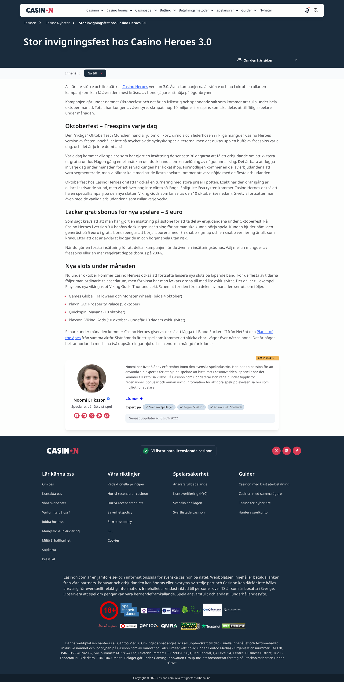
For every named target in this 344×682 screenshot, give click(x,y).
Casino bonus (117, 10)
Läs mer (131, 398)
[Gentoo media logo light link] (149, 627)
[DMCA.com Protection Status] (233, 626)
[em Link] (107, 415)
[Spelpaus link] (128, 627)
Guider (246, 10)
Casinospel (143, 10)
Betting (165, 10)
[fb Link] (77, 415)
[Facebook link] (297, 451)
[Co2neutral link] (191, 610)
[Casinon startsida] (41, 10)
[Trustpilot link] (210, 626)
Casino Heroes (135, 86)
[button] (307, 10)
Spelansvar (225, 10)
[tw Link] (92, 415)
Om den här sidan (258, 60)
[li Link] (84, 415)
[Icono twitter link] (276, 451)
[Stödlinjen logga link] (108, 627)
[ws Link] (99, 415)
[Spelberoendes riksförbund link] (232, 611)
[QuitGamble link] (212, 611)
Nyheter (266, 10)
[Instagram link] (286, 451)
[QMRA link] (169, 627)
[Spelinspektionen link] (130, 610)
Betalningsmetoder (194, 10)
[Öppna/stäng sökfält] (315, 10)
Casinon (92, 10)
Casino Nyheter (58, 23)
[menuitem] (95, 10)
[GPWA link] (190, 627)
